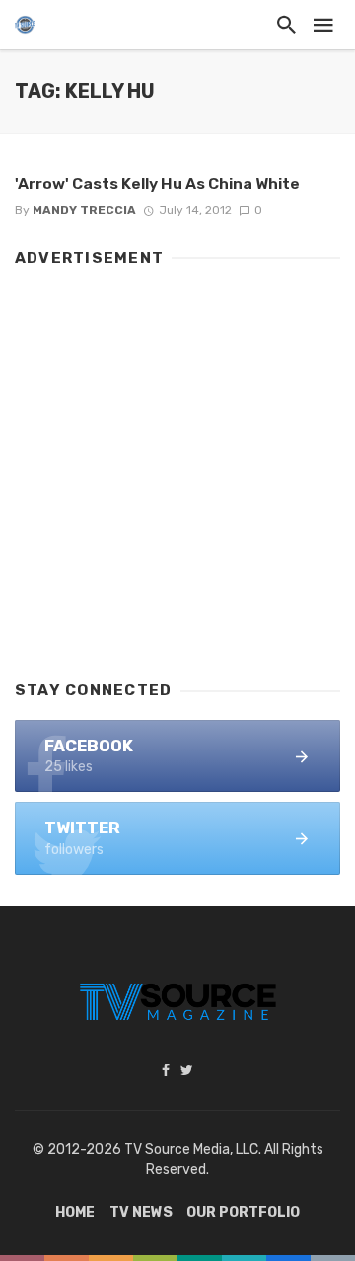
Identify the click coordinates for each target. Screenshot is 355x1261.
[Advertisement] (177, 464)
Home (75, 1212)
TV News (141, 1212)
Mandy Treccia (84, 210)
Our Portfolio (243, 1212)
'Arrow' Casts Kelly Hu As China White (157, 183)
